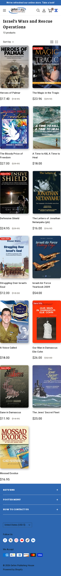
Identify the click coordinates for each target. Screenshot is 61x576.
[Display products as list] (56, 42)
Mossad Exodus (9, 473)
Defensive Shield (9, 218)
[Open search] (38, 10)
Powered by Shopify (13, 569)
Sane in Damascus (10, 412)
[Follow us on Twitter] (11, 540)
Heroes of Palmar (10, 93)
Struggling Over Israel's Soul (13, 285)
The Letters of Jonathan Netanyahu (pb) (46, 220)
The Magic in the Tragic (45, 93)
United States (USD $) (15, 524)
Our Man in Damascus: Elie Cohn (45, 349)
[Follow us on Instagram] (16, 540)
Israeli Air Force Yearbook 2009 (41, 285)
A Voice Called (8, 348)
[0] (50, 10)
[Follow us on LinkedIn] (33, 540)
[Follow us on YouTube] (22, 540)
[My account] (43, 10)
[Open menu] (4, 10)
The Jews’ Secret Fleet (45, 412)
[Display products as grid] (51, 42)
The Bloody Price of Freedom (11, 155)
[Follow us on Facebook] (5, 540)
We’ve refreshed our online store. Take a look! (30, 2)
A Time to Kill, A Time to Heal (46, 155)
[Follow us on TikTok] (27, 540)
